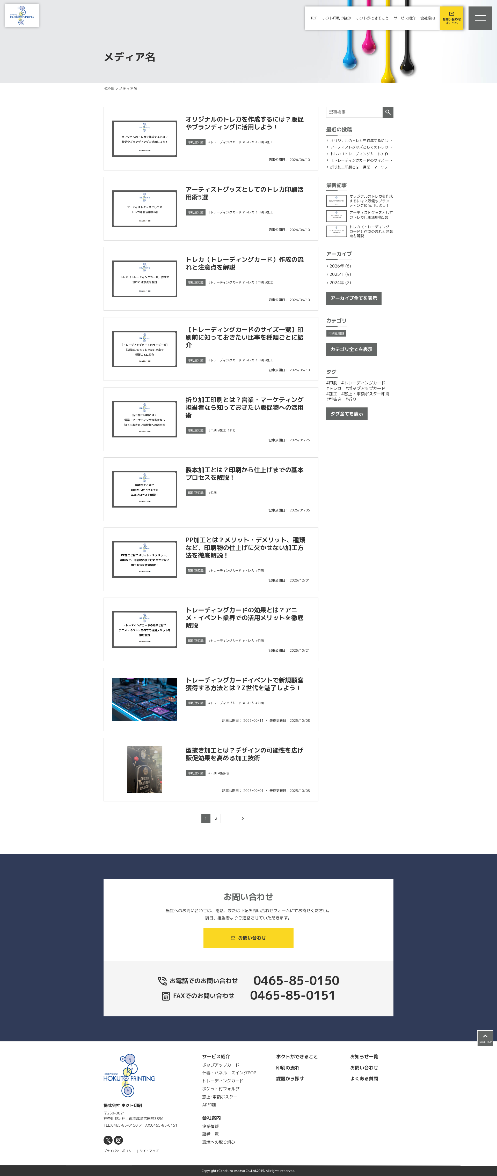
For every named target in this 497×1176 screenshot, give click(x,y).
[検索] (388, 112)
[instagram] (118, 1140)
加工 (270, 142)
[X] (108, 1140)
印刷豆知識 (195, 142)
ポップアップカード (366, 388)
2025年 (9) (340, 274)
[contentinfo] (248, 1108)
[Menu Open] (480, 18)
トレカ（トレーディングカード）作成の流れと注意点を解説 (245, 263)
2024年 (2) (340, 282)
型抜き (224, 773)
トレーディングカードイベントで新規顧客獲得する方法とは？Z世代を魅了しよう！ (245, 684)
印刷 (261, 142)
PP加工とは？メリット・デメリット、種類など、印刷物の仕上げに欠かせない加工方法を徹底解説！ (245, 547)
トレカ (249, 142)
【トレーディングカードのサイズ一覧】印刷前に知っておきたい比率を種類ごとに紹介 (245, 337)
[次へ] (242, 818)
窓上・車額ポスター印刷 (367, 394)
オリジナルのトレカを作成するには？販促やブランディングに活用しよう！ (245, 123)
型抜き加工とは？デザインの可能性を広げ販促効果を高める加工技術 (245, 754)
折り (233, 430)
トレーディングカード (226, 142)
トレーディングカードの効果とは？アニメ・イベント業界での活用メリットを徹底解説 (245, 618)
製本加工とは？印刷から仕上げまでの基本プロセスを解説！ (245, 473)
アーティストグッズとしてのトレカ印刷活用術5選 (245, 193)
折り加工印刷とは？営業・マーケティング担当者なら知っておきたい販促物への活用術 (245, 407)
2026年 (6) (340, 266)
